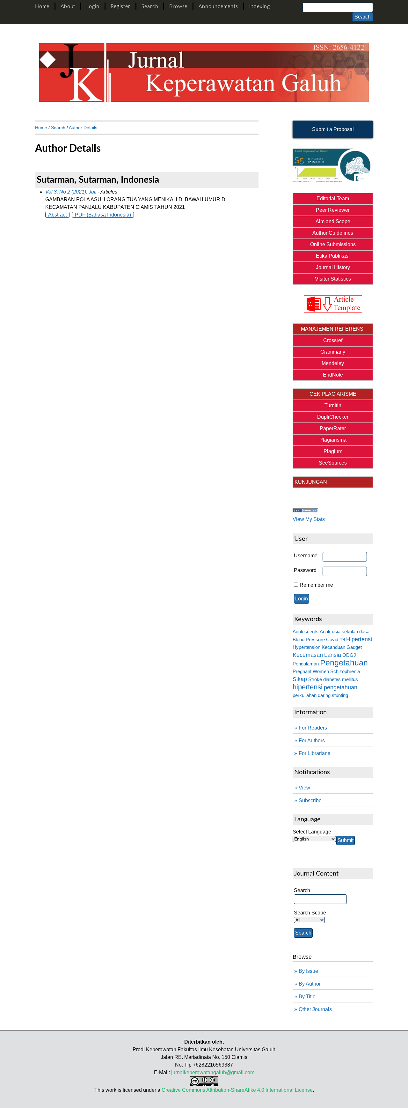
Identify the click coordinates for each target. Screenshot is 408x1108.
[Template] (333, 304)
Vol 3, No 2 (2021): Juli (71, 191)
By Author (310, 984)
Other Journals (315, 1009)
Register (120, 6)
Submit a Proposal (333, 129)
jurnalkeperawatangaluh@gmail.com (212, 1072)
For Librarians (314, 753)
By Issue (308, 971)
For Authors (312, 740)
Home (42, 6)
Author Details (83, 127)
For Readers (313, 727)
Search (150, 6)
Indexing (259, 6)
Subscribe (310, 800)
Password (305, 570)
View (304, 787)
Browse (178, 6)
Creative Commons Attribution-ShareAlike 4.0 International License (237, 1090)
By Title (307, 996)
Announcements (218, 6)
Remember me (316, 585)
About (68, 6)
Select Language (312, 831)
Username (305, 555)
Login (92, 6)
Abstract (57, 214)
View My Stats (309, 519)
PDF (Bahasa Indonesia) (103, 214)
